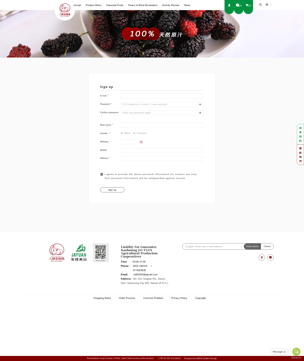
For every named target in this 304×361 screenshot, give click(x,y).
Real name (105, 125)
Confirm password (109, 112)
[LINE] (270, 257)
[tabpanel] (152, 34)
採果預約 (300, 134)
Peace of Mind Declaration (143, 5)
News (187, 5)
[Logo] (65, 9)
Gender (104, 133)
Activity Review (170, 5)
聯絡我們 (300, 154)
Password (105, 104)
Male (127, 133)
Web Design (211, 358)
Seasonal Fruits (115, 5)
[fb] (262, 257)
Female (142, 133)
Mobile (103, 150)
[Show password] (200, 104)
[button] (260, 5)
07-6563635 (139, 270)
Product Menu (93, 5)
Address (104, 158)
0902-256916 (140, 266)
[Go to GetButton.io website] (296, 358)
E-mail (103, 95)
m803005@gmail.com (145, 274)
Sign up (112, 190)
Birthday (104, 141)
